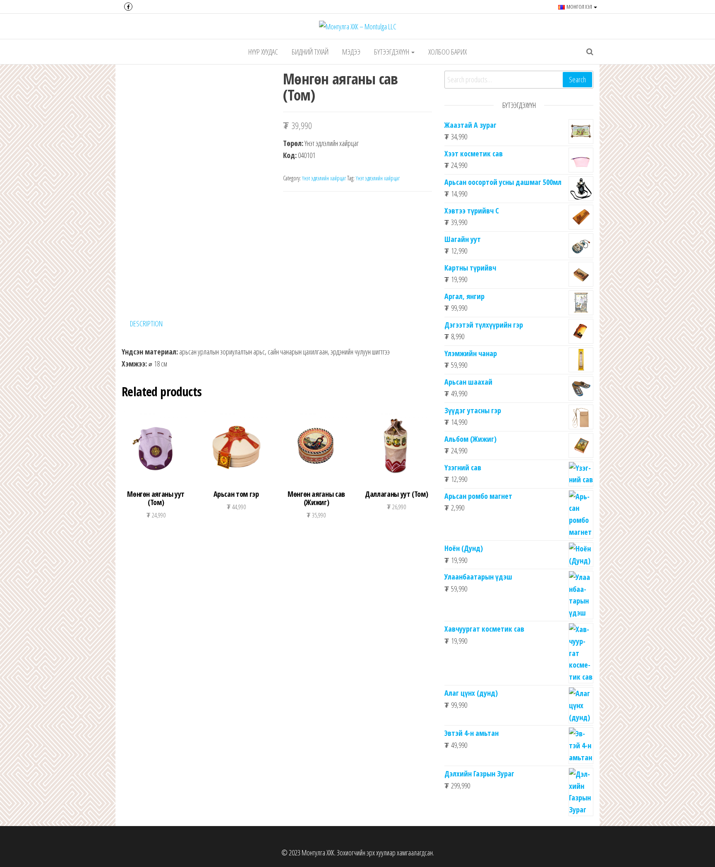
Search (577, 79)
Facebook (128, 6)
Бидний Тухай (310, 52)
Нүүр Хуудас (263, 52)
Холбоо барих (447, 52)
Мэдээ (351, 52)
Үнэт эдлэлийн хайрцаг (324, 178)
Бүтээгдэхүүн (392, 52)
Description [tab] (146, 323)
